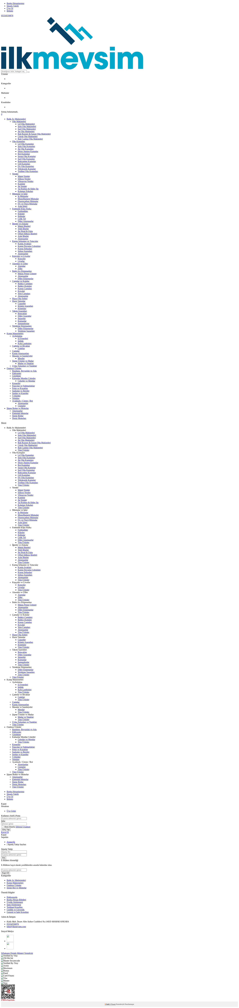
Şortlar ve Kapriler (20, 393)
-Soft (107, 1004)
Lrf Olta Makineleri (26, 124)
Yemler (15, 174)
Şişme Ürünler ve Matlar (23, 361)
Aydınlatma (17, 336)
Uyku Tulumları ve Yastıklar (24, 366)
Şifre (3, 821)
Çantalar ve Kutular (20, 281)
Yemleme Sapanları (26, 331)
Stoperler (22, 318)
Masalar (21, 358)
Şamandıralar (23, 323)
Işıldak (21, 341)
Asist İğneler (23, 236)
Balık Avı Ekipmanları (22, 271)
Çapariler (22, 303)
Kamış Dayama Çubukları (29, 246)
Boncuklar (22, 313)
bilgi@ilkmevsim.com (16, 926)
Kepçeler (22, 258)
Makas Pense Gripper (27, 273)
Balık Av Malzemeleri (16, 119)
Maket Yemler (24, 176)
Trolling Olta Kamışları (28, 171)
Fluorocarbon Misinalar (28, 201)
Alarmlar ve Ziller (20, 263)
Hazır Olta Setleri (19, 298)
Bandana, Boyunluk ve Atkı (24, 371)
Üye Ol (10, 8)
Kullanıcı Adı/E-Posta (10, 816)
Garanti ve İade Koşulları (18, 912)
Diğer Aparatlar (24, 316)
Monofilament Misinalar (28, 199)
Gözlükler (16, 376)
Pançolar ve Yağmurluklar (23, 386)
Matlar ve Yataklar (26, 363)
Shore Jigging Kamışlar (28, 151)
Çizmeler (22, 406)
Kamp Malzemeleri (15, 333)
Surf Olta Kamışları (26, 159)
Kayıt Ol (5, 832)
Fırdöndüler (23, 211)
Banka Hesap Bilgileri (16, 900)
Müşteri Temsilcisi (25, 953)
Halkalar (21, 216)
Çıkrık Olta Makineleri (27, 136)
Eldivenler (16, 373)
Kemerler (16, 383)
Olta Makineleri (19, 121)
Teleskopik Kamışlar (27, 169)
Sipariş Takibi (13, 6)
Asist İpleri (22, 206)
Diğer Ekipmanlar (25, 278)
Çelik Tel (22, 219)
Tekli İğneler (23, 229)
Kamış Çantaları (25, 288)
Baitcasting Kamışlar (27, 161)
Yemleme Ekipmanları (22, 326)
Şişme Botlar (17, 416)
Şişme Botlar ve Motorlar (18, 408)
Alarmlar (21, 266)
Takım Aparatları (19, 311)
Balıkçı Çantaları (25, 283)
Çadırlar (21, 348)
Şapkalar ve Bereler (20, 391)
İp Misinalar (23, 196)
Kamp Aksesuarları (20, 353)
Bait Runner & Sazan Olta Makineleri (34, 134)
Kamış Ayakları (24, 244)
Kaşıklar (21, 184)
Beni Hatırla (10, 827)
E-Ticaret (112, 1004)
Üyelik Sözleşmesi (15, 902)
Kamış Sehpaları (25, 248)
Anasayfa (11, 842)
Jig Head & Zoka (25, 231)
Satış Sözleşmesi (14, 905)
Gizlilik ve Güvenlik (15, 910)
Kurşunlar (22, 321)
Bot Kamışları (24, 154)
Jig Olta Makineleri (26, 131)
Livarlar (21, 261)
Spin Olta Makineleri (27, 126)
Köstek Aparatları (25, 306)
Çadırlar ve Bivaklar (21, 346)
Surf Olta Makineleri (27, 129)
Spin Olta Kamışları (26, 146)
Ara (3, 858)
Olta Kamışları (18, 141)
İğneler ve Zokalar (20, 224)
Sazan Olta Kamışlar (27, 156)
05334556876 (7, 15)
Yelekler (15, 398)
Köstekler (22, 308)
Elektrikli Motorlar (20, 413)
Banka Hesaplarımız (15, 3)
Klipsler (21, 214)
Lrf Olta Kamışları (26, 144)
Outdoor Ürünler (14, 368)
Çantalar (16, 351)
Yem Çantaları (24, 293)
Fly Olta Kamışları (26, 166)
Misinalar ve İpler (20, 194)
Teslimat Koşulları (15, 907)
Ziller (20, 268)
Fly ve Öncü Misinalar (27, 204)
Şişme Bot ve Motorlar (16, 888)
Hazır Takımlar (18, 301)
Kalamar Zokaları (25, 191)
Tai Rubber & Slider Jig (28, 189)
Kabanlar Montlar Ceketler (24, 378)
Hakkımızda (12, 897)
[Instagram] (10, 948)
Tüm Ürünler (23, 450)
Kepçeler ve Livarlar (21, 256)
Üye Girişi (11, 811)
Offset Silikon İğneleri (27, 234)
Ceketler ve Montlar (26, 381)
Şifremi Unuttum (23, 827)
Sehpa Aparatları (25, 251)
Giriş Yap (6, 830)
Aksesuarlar (23, 239)
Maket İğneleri (24, 226)
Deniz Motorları (19, 418)
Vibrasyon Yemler (25, 181)
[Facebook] (10, 941)
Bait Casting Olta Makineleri (30, 139)
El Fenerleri (23, 338)
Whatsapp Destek (9, 953)
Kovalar (21, 291)
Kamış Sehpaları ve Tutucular (25, 241)
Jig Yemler (22, 186)
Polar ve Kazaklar (20, 388)
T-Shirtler (16, 396)
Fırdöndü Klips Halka (21, 209)
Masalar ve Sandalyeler (22, 356)
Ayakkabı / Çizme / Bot (22, 401)
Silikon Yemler (24, 179)
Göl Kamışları (24, 164)
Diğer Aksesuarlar (25, 221)
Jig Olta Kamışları (25, 149)
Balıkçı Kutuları (25, 286)
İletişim (10, 11)
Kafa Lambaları (24, 343)
